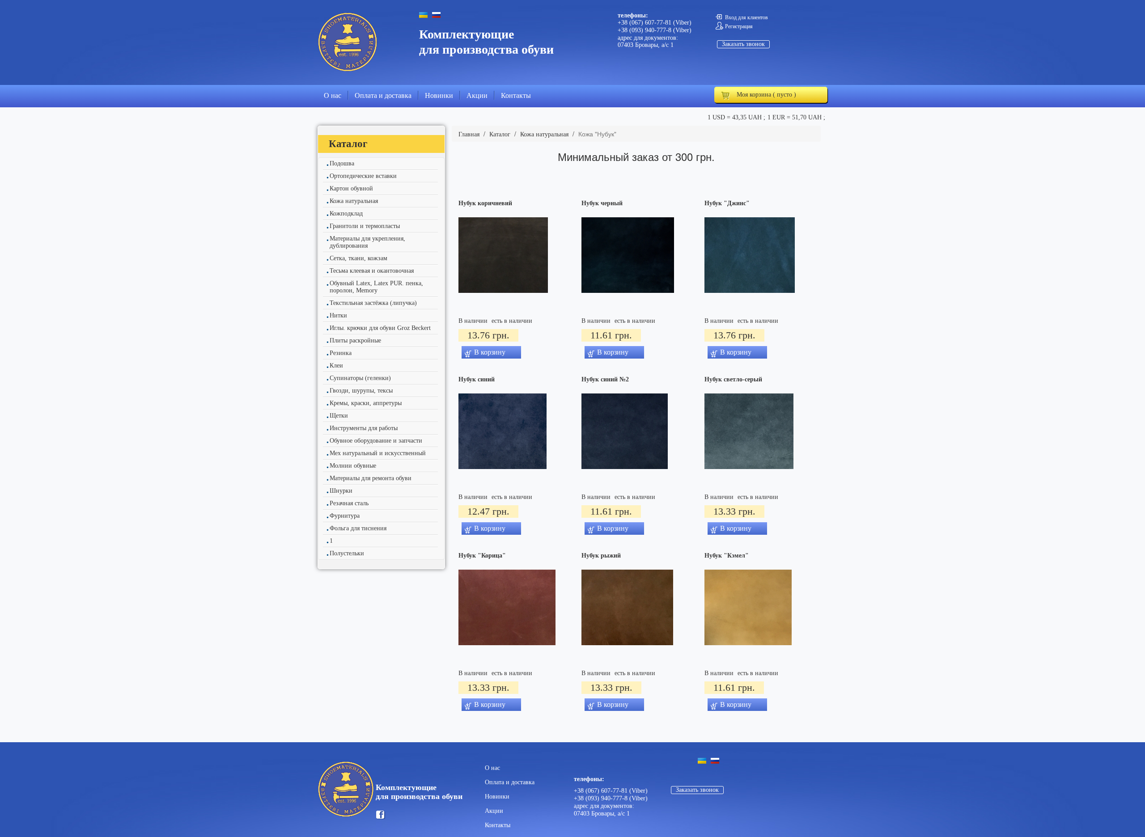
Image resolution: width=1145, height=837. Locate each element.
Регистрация (739, 26)
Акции (477, 95)
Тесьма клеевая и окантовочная (372, 270)
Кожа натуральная (354, 201)
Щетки (339, 415)
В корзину (489, 352)
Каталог (499, 134)
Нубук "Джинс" (727, 203)
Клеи (336, 365)
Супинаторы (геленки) (360, 378)
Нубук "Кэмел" (726, 556)
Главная (468, 134)
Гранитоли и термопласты (365, 226)
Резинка (341, 353)
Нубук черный (602, 203)
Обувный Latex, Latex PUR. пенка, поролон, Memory (376, 287)
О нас (332, 95)
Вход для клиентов (746, 17)
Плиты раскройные (355, 340)
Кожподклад (346, 213)
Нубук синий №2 (605, 379)
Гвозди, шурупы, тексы (361, 390)
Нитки (338, 315)
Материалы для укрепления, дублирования (367, 242)
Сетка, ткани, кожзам (358, 258)
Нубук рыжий (601, 556)
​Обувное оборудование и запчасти (376, 440)
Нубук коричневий (485, 203)
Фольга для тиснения (358, 528)
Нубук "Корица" (482, 556)
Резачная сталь (349, 503)
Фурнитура (345, 515)
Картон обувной (351, 188)
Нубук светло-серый (733, 379)
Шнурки (341, 490)
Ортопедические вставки (363, 176)
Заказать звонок (743, 44)
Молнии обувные (353, 465)
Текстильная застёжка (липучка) (373, 303)
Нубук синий (476, 379)
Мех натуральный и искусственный (378, 453)
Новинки (439, 95)
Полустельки (347, 553)
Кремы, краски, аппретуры (366, 403)
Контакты (516, 95)
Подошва (342, 163)
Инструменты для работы (364, 428)
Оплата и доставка (383, 95)
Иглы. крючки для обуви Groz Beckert (380, 328)
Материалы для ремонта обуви (370, 478)
